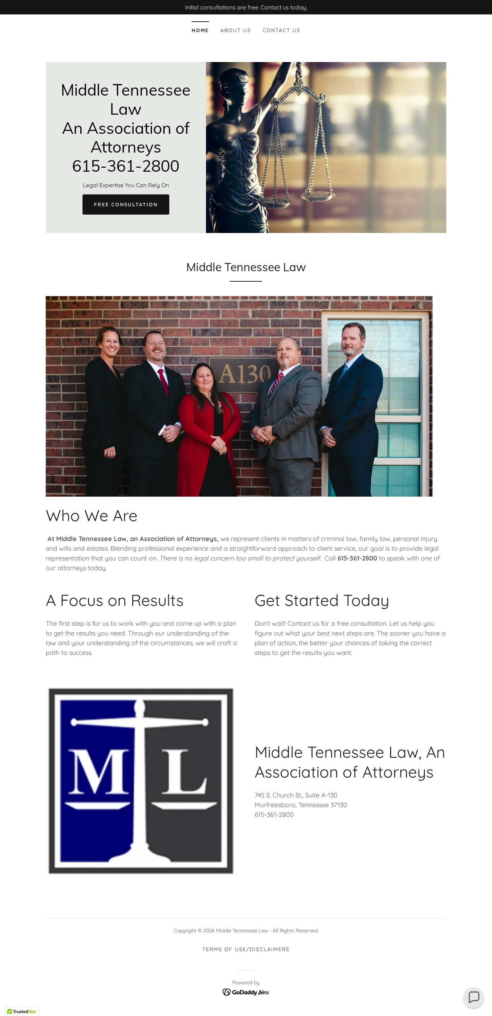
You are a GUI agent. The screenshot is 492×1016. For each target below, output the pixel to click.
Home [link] (200, 30)
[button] (473, 997)
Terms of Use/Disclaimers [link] (245, 949)
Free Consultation (126, 204)
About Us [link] (235, 30)
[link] (126, 169)
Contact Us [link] (281, 30)
